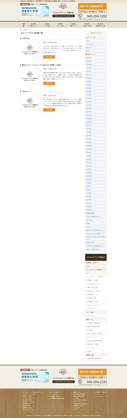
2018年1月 (88, 203)
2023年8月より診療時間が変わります (95, 245)
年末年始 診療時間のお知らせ (93, 216)
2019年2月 (88, 165)
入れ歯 (89, 351)
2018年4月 (88, 192)
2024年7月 (88, 74)
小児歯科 (90, 330)
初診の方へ (88, 226)
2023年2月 (88, 88)
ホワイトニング (91, 337)
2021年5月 (88, 132)
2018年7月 (88, 186)
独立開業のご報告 (90, 242)
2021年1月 (88, 142)
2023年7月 (88, 84)
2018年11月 (89, 176)
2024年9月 (88, 71)
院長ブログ (88, 47)
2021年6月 (88, 128)
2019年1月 (88, 169)
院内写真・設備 (91, 298)
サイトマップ (91, 308)
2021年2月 (88, 138)
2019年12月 (89, 149)
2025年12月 (89, 57)
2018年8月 (88, 182)
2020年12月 (89, 145)
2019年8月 (88, 155)
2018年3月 (88, 196)
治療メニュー (73, 24)
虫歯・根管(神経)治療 (93, 326)
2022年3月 (88, 105)
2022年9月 (88, 91)
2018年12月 (89, 172)
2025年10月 (89, 64)
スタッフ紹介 (60, 24)
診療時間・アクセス (93, 301)
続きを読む (49, 57)
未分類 (87, 50)
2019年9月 (88, 152)
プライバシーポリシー (93, 305)
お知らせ (88, 40)
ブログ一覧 (90, 316)
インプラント (91, 348)
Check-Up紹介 (89, 220)
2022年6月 (88, 94)
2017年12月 (89, 206)
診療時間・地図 (101, 24)
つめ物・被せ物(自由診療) (94, 340)
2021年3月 (88, 135)
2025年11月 (89, 61)
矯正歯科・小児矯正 (93, 344)
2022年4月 (88, 101)
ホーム (23, 24)
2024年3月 (88, 77)
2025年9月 (88, 67)
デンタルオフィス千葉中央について (33, 24)
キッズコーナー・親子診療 (95, 276)
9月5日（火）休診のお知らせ (93, 249)
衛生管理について (92, 294)
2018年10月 (89, 179)
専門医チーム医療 (46, 24)
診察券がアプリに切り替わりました (94, 230)
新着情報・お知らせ (92, 262)
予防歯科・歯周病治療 (93, 323)
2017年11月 (89, 209)
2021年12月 (89, 115)
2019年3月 (88, 162)
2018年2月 (88, 199)
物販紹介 (88, 223)
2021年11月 (89, 118)
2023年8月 (88, 81)
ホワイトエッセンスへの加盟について (95, 233)
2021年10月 (89, 121)
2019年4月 (88, 159)
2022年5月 (88, 98)
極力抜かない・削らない (94, 291)
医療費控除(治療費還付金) (94, 358)
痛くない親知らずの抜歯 (94, 333)
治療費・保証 (87, 24)
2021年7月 (88, 125)
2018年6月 (88, 189)
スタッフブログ (89, 44)
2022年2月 (88, 108)
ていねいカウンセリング (94, 284)
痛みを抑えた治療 (92, 287)
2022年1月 (88, 111)
